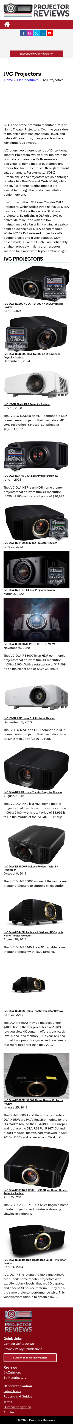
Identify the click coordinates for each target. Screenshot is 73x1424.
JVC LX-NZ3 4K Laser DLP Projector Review (29, 718)
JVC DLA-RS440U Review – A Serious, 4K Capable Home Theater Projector (33, 933)
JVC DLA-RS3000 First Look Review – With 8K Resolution (31, 868)
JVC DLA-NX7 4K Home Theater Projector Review (33, 792)
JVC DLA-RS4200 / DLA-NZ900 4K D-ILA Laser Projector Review (32, 355)
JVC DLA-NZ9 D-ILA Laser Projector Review (29, 590)
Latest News (12, 1391)
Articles (9, 1412)
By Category (12, 1372)
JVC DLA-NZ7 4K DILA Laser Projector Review (31, 476)
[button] (36, 53)
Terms (8, 1401)
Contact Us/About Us (19, 1343)
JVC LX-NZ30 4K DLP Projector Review (27, 404)
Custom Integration (17, 1407)
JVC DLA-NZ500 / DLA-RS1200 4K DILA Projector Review (33, 305)
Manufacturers (27, 80)
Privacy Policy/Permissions (23, 1349)
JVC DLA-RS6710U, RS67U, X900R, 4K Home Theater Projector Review (36, 1191)
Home (8, 80)
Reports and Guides (18, 1396)
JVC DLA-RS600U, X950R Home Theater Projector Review (33, 1101)
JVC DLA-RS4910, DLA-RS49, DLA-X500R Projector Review (35, 1261)
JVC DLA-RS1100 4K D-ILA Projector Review (30, 543)
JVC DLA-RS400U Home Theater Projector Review (33, 1011)
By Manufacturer (15, 1377)
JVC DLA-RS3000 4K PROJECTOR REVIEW (29, 644)
